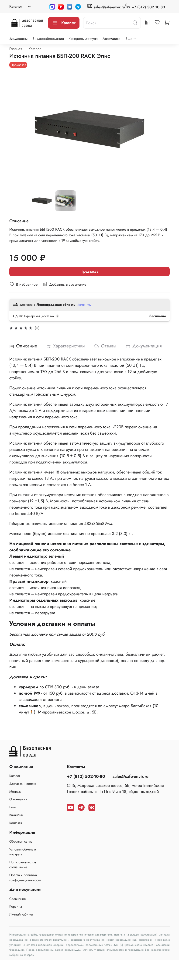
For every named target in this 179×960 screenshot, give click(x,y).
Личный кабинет (21, 914)
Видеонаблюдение (48, 38)
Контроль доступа (83, 38)
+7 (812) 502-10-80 (86, 776)
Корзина (15, 906)
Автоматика (111, 38)
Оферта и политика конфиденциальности (25, 877)
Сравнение (17, 898)
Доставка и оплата (22, 783)
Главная (15, 48)
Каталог (15, 6)
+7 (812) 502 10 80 (148, 7)
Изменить (84, 304)
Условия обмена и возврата (22, 852)
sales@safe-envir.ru (109, 7)
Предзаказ (89, 271)
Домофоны (18, 38)
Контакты (15, 822)
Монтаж (15, 791)
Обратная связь (20, 841)
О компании (18, 799)
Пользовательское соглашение (22, 865)
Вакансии (16, 815)
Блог (12, 807)
